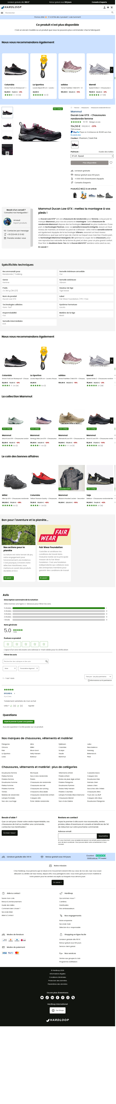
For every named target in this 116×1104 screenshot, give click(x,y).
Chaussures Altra (93, 792)
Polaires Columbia (66, 792)
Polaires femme (8, 779)
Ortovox (5, 747)
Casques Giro (92, 776)
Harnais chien (92, 782)
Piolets (32, 779)
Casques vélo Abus (94, 798)
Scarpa (61, 750)
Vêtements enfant (66, 773)
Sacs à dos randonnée (39, 776)
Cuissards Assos (93, 773)
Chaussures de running (39, 788)
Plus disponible (89, 163)
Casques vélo (35, 798)
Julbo (89, 744)
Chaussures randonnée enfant (42, 795)
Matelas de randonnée (10, 795)
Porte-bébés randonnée (39, 801)
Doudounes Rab (93, 779)
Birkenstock (91, 753)
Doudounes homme (9, 782)
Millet (32, 747)
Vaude (61, 753)
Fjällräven (62, 744)
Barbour (33, 757)
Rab (3, 750)
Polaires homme (8, 788)
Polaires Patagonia (66, 782)
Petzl (89, 757)
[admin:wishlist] (111, 163)
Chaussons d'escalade (39, 792)
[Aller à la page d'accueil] (72, 108)
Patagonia (6, 744)
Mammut (76, 111)
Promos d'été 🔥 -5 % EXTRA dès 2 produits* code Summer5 (57, 17)
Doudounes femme (9, 773)
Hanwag (90, 750)
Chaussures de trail (37, 785)
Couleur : (84, 138)
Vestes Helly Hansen (66, 788)
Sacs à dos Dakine (66, 801)
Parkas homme (7, 785)
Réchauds (34, 773)
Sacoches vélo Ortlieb (95, 788)
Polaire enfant (64, 776)
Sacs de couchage (9, 801)
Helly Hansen (35, 753)
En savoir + (43, 247)
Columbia (62, 747)
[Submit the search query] (112, 13)
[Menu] (2, 13)
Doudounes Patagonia (96, 801)
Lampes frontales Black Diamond (71, 795)
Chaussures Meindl (66, 798)
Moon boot (34, 750)
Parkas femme (7, 776)
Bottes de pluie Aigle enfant (69, 779)
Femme (76, 107)
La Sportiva (6, 753)
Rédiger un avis (94, 122)
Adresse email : (65, 831)
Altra (32, 744)
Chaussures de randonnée (40, 782)
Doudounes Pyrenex (66, 785)
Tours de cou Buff (94, 795)
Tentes (4, 792)
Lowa (4, 757)
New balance (92, 747)
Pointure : (75, 152)
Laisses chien (92, 785)
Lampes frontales (8, 798)
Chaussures (85, 107)
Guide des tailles (106, 152)
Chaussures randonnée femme (100, 107)
